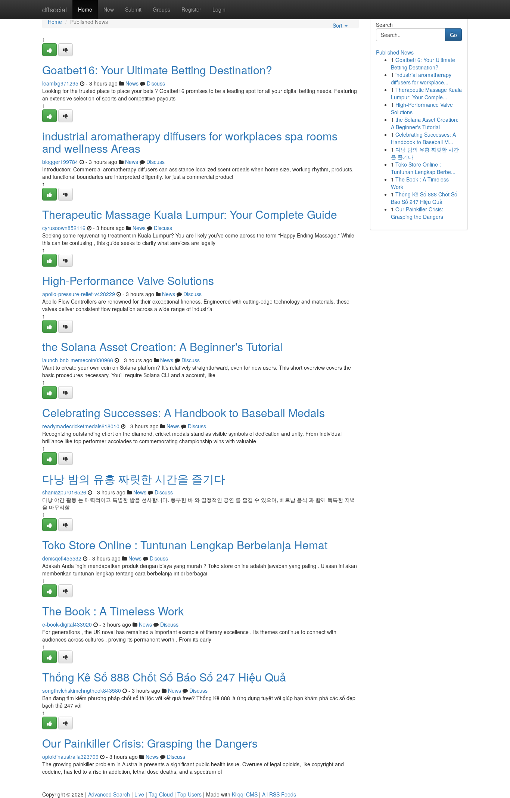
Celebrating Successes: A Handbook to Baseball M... (423, 138)
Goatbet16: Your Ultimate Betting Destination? (157, 70)
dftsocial (54, 9)
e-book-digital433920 (67, 624)
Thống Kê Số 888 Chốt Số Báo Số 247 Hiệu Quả (164, 677)
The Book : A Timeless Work (113, 611)
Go (453, 34)
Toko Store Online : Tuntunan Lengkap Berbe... (423, 168)
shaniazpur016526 (64, 492)
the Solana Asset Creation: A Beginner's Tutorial (162, 346)
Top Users (189, 794)
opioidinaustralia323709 (70, 756)
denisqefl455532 (61, 558)
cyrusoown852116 (63, 228)
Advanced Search (109, 794)
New (108, 9)
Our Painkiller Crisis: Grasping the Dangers (150, 743)
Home (85, 9)
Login (219, 9)
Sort (338, 25)
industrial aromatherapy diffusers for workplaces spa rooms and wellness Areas (190, 142)
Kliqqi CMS (245, 794)
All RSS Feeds (279, 794)
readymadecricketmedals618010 (80, 426)
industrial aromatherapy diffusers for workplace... (421, 78)
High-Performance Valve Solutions (128, 280)
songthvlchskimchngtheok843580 (81, 690)
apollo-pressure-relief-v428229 (78, 294)
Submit (133, 9)
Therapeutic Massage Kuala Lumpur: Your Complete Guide (189, 214)
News (132, 83)
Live (139, 794)
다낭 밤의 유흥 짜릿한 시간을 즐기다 (133, 479)
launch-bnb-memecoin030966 (77, 360)
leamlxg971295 (60, 83)
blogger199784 (60, 161)
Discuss (156, 83)
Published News (395, 52)
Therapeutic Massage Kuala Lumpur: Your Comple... (426, 93)
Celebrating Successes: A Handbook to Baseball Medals (183, 412)
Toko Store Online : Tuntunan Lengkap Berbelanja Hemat (184, 545)
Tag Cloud (161, 794)
